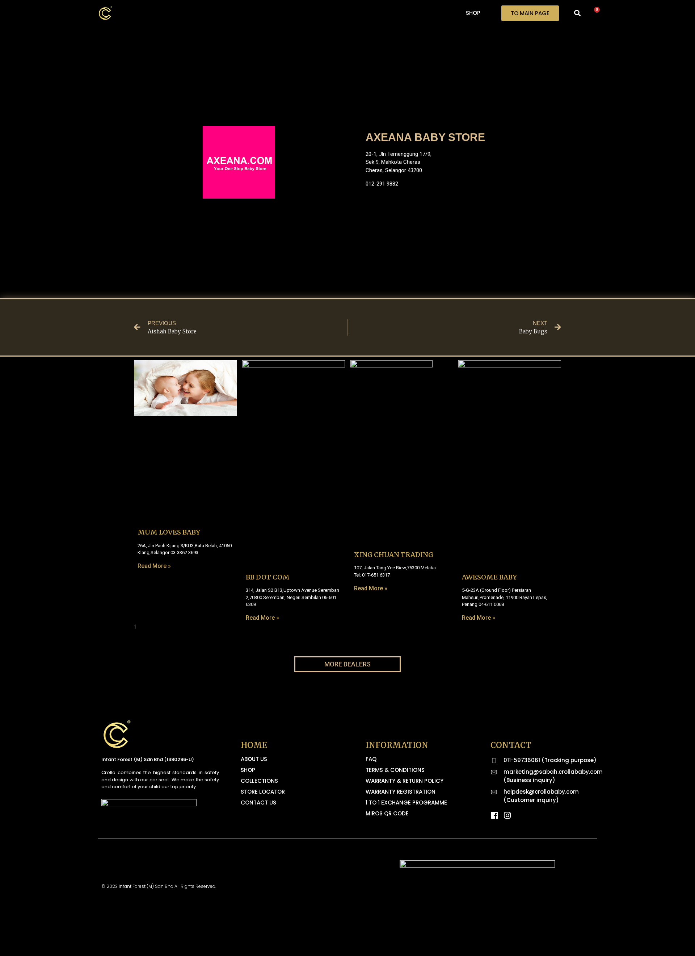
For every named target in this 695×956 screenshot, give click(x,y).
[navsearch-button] (577, 13)
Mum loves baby (169, 532)
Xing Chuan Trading (393, 554)
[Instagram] (507, 815)
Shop (473, 13)
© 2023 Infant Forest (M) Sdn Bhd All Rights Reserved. (158, 886)
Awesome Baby (489, 577)
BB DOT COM (268, 577)
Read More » (154, 565)
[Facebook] (494, 815)
